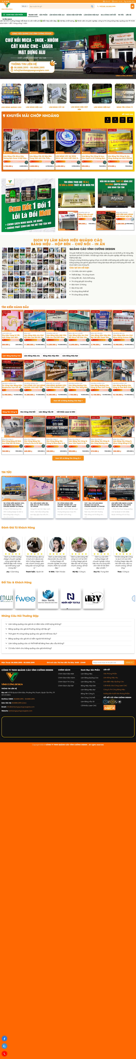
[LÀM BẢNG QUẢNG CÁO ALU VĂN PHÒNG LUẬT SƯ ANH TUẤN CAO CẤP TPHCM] (57, 371)
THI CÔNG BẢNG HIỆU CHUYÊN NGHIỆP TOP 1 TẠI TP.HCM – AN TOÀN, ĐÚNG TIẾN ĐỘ (66, 505)
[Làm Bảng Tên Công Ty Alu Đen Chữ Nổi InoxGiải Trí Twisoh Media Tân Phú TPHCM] (50, 141)
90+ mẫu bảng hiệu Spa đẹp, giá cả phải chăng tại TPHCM (39, 504)
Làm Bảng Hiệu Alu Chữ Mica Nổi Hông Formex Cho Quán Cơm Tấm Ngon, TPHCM (82, 336)
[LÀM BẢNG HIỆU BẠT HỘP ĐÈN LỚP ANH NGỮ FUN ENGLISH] (102, 141)
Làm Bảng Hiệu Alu (57, 15)
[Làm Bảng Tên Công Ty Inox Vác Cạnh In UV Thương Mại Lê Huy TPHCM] (79, 426)
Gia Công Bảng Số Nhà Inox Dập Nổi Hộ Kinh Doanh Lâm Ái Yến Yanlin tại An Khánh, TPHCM (16, 336)
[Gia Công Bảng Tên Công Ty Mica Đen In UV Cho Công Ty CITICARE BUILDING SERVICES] (61, 321)
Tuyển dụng (7, 19)
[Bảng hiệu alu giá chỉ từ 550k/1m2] (68, 221)
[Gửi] (93, 6)
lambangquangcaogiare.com (20, 711)
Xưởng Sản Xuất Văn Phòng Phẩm (116, 693)
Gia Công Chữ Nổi (108, 15)
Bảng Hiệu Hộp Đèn (74, 15)
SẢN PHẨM (43, 15)
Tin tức (121, 15)
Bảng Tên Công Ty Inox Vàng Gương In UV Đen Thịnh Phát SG (75, 157)
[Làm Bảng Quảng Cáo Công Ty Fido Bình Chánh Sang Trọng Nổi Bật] (123, 371)
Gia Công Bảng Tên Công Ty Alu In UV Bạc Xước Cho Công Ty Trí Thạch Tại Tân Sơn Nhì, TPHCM (37, 336)
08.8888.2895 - (19, 699)
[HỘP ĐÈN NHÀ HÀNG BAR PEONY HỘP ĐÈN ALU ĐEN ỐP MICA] (106, 220)
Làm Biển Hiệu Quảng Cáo (113, 681)
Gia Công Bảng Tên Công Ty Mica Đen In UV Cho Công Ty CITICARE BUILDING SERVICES (60, 336)
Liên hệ (128, 15)
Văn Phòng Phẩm (110, 673)
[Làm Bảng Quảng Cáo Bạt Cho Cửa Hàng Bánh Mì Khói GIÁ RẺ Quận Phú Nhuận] (79, 371)
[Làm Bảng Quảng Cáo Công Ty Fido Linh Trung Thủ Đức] (101, 371)
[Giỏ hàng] (132, 6)
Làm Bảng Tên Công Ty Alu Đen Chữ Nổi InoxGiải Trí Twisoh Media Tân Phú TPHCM (50, 157)
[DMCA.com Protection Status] (109, 707)
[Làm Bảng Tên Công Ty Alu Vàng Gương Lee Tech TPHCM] (101, 426)
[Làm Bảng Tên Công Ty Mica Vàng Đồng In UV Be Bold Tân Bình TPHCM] (124, 426)
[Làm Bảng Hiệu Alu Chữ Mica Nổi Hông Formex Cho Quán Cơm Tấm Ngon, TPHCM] (83, 321)
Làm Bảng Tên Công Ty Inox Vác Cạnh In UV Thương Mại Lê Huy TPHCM (78, 442)
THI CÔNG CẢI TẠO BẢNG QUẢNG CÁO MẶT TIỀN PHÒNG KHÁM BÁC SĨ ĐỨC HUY (34, 386)
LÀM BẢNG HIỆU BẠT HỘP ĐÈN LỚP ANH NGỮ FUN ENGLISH (102, 157)
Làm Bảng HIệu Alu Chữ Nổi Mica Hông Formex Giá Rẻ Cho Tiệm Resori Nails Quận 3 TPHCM (104, 336)
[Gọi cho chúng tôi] (116, 701)
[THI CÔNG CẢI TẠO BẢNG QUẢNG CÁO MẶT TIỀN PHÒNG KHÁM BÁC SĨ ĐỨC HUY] (35, 371)
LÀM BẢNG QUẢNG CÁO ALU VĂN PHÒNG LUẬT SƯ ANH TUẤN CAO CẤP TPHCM (56, 386)
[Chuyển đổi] (6, 624)
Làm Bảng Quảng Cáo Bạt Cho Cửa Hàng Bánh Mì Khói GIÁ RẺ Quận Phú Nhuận (78, 386)
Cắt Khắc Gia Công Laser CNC (115, 685)
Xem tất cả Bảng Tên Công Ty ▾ (68, 458)
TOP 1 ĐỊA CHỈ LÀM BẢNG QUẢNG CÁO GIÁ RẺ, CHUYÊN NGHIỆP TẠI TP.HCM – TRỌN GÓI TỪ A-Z (94, 505)
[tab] (11, 355)
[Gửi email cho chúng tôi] (6, 1)
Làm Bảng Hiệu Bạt (91, 15)
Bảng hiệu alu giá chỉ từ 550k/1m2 (86, 215)
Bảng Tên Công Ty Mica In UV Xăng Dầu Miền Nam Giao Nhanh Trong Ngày (23, 157)
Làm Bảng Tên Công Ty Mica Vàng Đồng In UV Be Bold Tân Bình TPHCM (123, 442)
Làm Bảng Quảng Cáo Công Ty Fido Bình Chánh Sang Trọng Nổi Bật (123, 386)
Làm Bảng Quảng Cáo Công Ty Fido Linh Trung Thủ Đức (100, 386)
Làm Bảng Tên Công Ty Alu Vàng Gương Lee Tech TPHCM (100, 442)
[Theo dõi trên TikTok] (4, 1)
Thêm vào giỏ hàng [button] (8, 163)
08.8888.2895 (30, 699)
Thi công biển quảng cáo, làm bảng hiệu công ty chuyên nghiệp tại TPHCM (13, 504)
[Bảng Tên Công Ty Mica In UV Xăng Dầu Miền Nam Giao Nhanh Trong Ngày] (24, 141)
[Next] (130, 148)
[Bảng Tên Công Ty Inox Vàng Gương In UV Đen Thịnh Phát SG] (76, 141)
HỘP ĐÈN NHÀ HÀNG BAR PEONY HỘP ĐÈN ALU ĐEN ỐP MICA (124, 215)
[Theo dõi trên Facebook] (2, 1)
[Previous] (60, 220)
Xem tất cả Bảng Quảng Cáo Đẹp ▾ (68, 400)
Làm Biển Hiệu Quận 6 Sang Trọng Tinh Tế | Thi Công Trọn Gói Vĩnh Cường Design (122, 505)
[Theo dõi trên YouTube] (8, 1)
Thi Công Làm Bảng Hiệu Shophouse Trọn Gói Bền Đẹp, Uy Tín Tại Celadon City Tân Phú (12, 386)
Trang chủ (33, 15)
